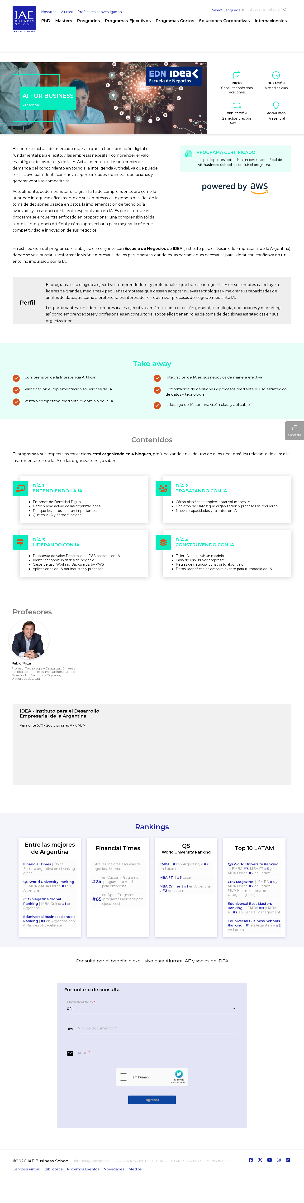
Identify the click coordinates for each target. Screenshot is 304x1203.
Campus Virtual (26, 1169)
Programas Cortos (175, 20)
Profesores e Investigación (99, 12)
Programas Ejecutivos (128, 20)
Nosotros (48, 12)
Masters (63, 20)
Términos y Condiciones (92, 1161)
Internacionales (271, 20)
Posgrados (88, 20)
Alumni (67, 12)
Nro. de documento (96, 1028)
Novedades (114, 1169)
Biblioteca (53, 1169)
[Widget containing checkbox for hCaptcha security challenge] (152, 1077)
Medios (135, 1169)
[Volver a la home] (24, 31)
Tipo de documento (81, 1001)
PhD (45, 20)
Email (83, 1052)
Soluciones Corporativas (224, 20)
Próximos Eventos (83, 1169)
